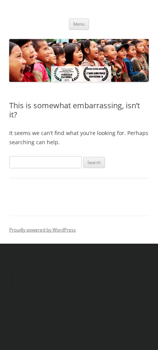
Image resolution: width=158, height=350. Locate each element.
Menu (79, 24)
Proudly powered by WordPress (42, 229)
